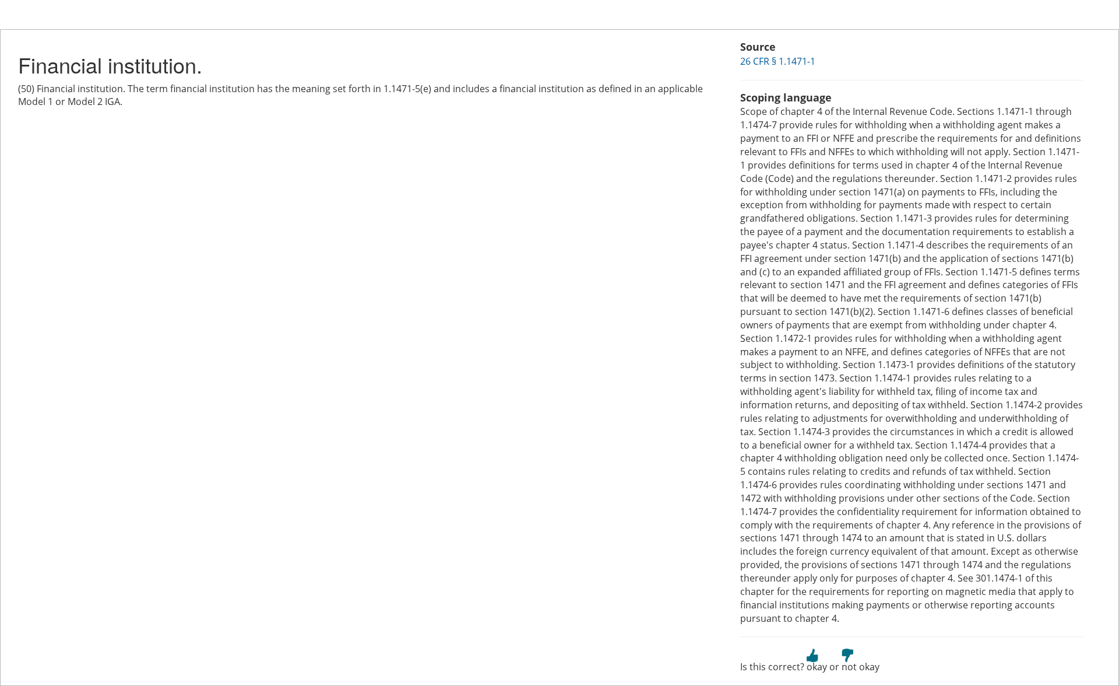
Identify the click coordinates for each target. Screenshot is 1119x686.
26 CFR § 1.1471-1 (777, 61)
